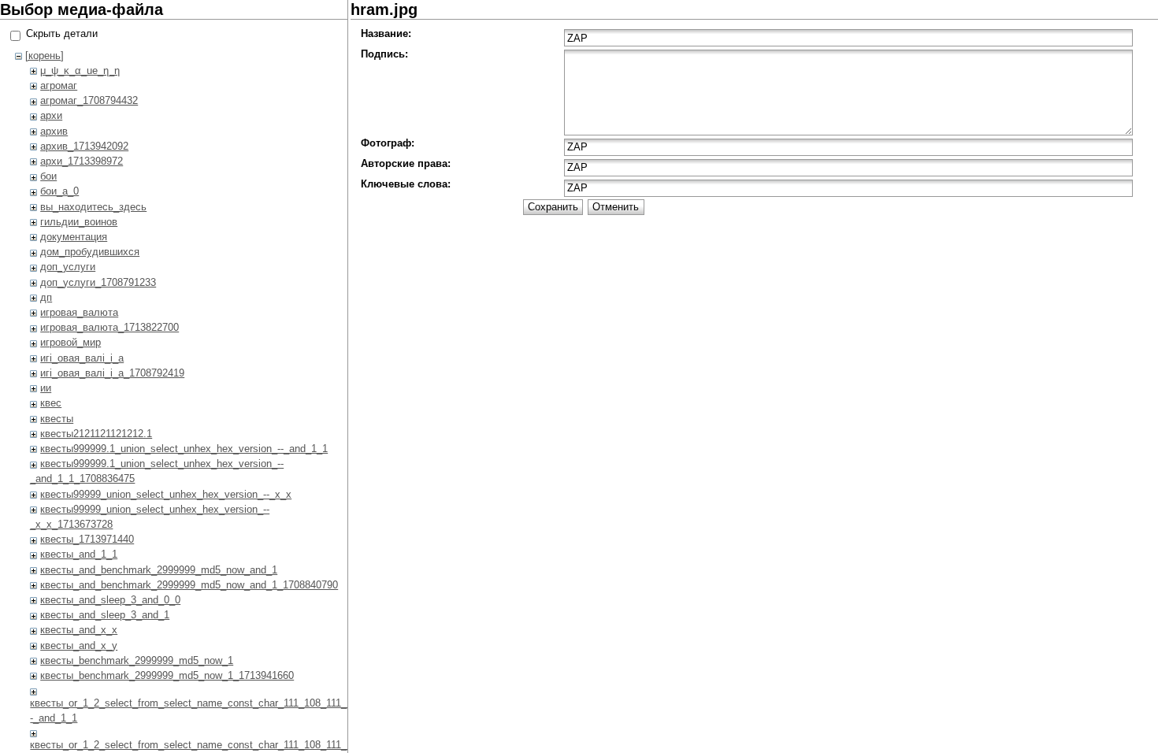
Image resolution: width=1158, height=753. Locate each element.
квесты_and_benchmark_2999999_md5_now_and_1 (158, 570)
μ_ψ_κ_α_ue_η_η (80, 70)
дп (46, 297)
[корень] (44, 55)
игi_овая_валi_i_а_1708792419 (112, 373)
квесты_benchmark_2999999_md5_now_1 (136, 660)
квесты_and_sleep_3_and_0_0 (110, 600)
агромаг (58, 85)
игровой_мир (70, 342)
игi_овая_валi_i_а (82, 358)
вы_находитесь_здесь (93, 207)
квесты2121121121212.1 (96, 434)
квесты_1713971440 (87, 539)
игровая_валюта (79, 312)
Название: (386, 33)
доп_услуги (67, 267)
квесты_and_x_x (78, 630)
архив (54, 131)
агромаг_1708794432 (89, 100)
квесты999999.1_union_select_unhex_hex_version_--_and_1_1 (184, 448)
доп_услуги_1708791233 (98, 282)
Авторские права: (406, 163)
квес (50, 403)
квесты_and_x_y (78, 645)
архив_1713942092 (84, 146)
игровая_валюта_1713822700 (109, 327)
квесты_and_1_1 (78, 554)
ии (45, 388)
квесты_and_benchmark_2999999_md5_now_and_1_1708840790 (189, 585)
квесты (56, 419)
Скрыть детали (62, 33)
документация (73, 237)
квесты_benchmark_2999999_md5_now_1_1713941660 (167, 675)
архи (51, 115)
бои (48, 176)
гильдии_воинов (78, 222)
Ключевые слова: (406, 184)
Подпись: (384, 54)
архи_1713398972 (81, 161)
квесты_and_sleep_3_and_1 (104, 615)
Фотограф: (387, 143)
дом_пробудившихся (89, 252)
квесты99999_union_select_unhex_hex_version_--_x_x (165, 494)
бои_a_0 (59, 191)
